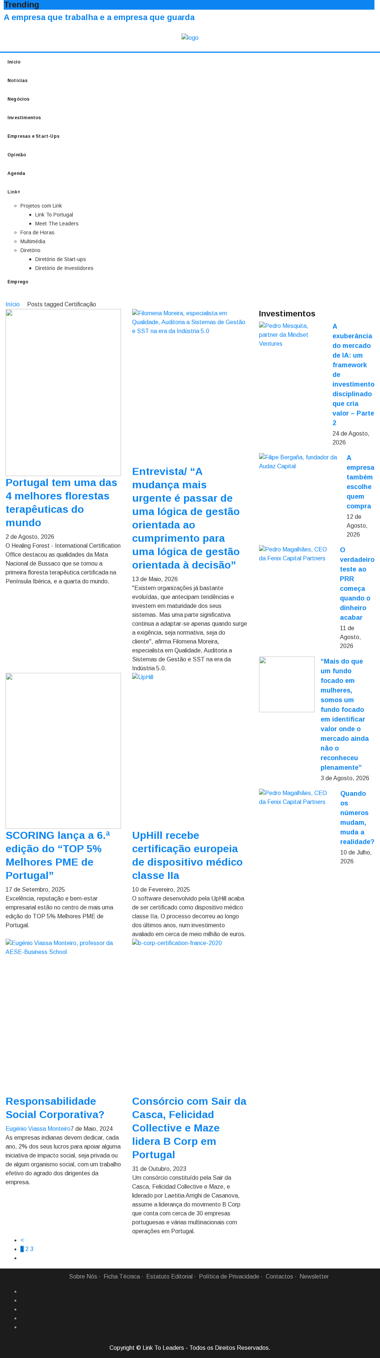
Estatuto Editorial (169, 1276)
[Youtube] (23, 1327)
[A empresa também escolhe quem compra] (300, 462)
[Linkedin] (23, 1300)
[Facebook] (23, 1292)
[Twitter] (23, 1309)
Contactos (279, 1276)
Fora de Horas (37, 232)
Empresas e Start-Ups (33, 136)
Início (13, 62)
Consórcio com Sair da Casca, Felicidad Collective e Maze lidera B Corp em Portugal (189, 1127)
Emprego (17, 281)
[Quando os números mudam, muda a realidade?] (296, 798)
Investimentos (24, 117)
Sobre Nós (83, 1276)
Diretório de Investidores (64, 268)
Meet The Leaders (57, 224)
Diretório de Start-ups (60, 259)
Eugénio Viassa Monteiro (38, 1129)
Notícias (17, 80)
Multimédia (32, 241)
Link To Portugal (54, 215)
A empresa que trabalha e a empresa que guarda (99, 17)
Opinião (16, 154)
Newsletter (314, 1276)
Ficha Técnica (122, 1276)
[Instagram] (23, 1318)
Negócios (18, 99)
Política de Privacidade (229, 1276)
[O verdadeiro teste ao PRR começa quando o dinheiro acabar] (296, 554)
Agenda (16, 173)
